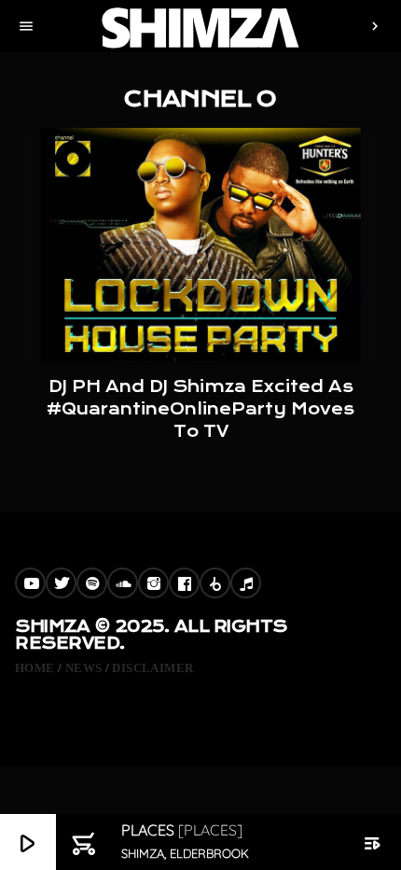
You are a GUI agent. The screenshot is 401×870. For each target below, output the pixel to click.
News (84, 668)
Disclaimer (152, 668)
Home (35, 668)
